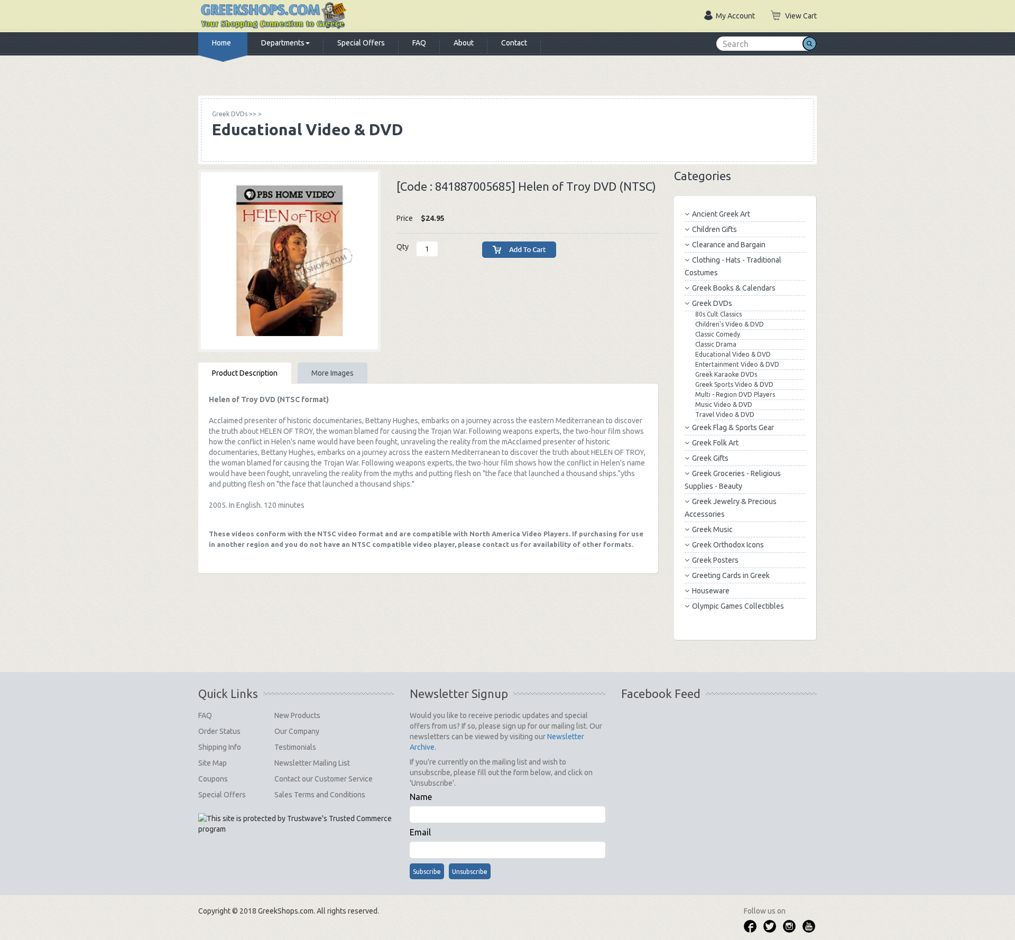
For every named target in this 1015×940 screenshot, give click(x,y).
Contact (514, 43)
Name (421, 797)
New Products (297, 715)
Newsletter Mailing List (312, 763)
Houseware (711, 591)
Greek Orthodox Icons (728, 545)
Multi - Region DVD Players (735, 394)
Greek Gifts (710, 458)
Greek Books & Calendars (734, 288)
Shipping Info (219, 747)
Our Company (296, 731)
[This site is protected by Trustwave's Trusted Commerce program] (295, 823)
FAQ (419, 43)
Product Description (245, 373)
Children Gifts (714, 229)
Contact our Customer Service (323, 779)
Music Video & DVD (723, 404)
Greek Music (712, 529)
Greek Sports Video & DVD (734, 384)
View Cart (801, 16)
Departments (282, 43)
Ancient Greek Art (721, 214)
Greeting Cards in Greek (731, 575)
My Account (735, 16)
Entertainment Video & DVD (737, 364)
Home (221, 43)
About (464, 43)
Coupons (213, 779)
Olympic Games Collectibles (738, 606)
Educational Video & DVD (733, 354)
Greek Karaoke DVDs (726, 374)
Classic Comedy (717, 334)
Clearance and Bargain (728, 244)
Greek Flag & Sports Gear (733, 427)
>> (234, 113)
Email (420, 832)
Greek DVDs (712, 303)
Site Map (212, 763)
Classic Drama (715, 344)
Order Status (219, 731)
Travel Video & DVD (724, 414)
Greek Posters (715, 560)
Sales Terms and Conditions (319, 794)
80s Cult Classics (718, 314)
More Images (332, 373)
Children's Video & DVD (729, 324)
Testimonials (295, 747)
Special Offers (361, 43)
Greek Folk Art (715, 443)
